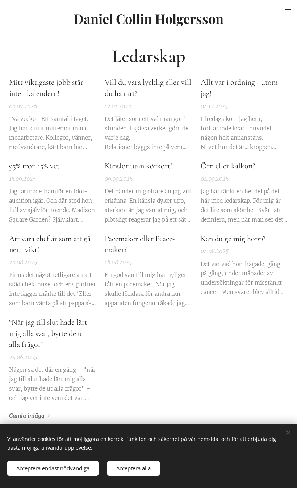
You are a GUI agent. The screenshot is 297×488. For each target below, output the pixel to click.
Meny (288, 9)
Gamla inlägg (27, 415)
